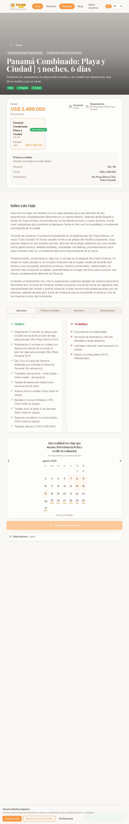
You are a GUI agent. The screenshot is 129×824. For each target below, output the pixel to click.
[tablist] (64, 310)
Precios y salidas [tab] (50, 310)
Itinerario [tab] (79, 310)
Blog (80, 6)
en (115, 6)
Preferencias (66, 818)
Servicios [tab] (21, 310)
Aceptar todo (12, 818)
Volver (18, 45)
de (121, 6)
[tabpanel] (64, 375)
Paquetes (67, 6)
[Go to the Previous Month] (8, 461)
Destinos (51, 6)
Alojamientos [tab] (108, 310)
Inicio (38, 6)
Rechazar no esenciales (39, 818)
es (108, 6)
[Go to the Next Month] (120, 461)
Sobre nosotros (93, 6)
